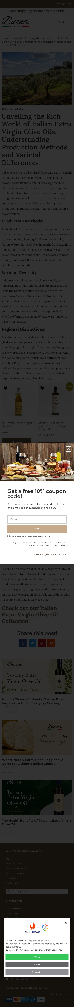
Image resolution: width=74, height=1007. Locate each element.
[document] (37, 503)
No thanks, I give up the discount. (49, 554)
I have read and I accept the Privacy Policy (32, 536)
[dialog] (37, 947)
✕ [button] (66, 922)
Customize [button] (37, 972)
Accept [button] (37, 957)
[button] (68, 449)
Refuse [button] (37, 964)
